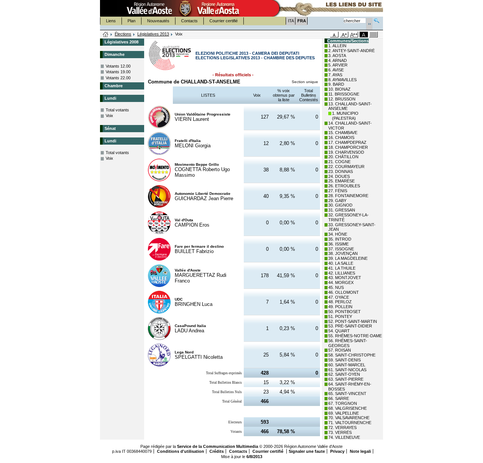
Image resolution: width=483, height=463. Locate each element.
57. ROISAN (339, 350)
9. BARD (336, 84)
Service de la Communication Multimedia (217, 446)
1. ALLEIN (337, 45)
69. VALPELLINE (343, 413)
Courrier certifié (223, 21)
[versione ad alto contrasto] (364, 34)
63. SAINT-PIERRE (345, 379)
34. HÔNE (337, 234)
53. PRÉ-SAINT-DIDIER (350, 326)
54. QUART (339, 331)
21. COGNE (339, 161)
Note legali (360, 451)
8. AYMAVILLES (342, 79)
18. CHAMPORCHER (348, 147)
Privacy (337, 451)
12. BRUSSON (341, 99)
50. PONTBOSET (344, 311)
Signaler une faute (307, 451)
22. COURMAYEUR (346, 166)
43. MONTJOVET (344, 277)
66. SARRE (338, 398)
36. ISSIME (338, 244)
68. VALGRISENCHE (347, 408)
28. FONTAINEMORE (348, 195)
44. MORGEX (341, 282)
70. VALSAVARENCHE (348, 417)
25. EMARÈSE (341, 181)
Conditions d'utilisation (180, 451)
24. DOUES (339, 176)
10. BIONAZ (339, 89)
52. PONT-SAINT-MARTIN (352, 321)
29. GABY (337, 200)
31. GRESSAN (341, 210)
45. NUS (336, 287)
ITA (291, 21)
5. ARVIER (338, 65)
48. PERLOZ (340, 301)
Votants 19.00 (118, 71)
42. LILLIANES (341, 273)
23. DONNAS (340, 171)
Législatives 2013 (153, 34)
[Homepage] (106, 35)
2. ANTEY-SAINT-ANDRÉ (351, 50)
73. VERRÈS (340, 432)
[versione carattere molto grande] (354, 34)
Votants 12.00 (118, 66)
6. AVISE (336, 70)
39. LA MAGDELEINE (348, 258)
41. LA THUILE (341, 268)
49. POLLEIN (340, 306)
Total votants (117, 110)
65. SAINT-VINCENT (347, 393)
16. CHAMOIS (341, 137)
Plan (131, 21)
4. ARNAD (337, 60)
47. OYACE (338, 297)
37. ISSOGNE (341, 249)
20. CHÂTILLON (343, 156)
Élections (123, 34)
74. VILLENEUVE (344, 437)
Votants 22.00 (118, 78)
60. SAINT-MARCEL (346, 365)
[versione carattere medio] (334, 34)
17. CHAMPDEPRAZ (347, 142)
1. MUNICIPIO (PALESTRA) (345, 115)
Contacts (189, 21)
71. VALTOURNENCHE (349, 422)
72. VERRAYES (342, 427)
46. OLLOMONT (343, 292)
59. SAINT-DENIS (344, 360)
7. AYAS (335, 75)
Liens (111, 21)
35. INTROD (339, 239)
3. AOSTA (337, 55)
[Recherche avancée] (376, 20)
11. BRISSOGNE (343, 94)
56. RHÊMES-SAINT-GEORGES (347, 343)
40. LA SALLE (340, 263)
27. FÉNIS (337, 190)
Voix (109, 115)
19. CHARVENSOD (346, 152)
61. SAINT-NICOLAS (347, 369)
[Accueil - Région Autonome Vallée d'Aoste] (185, 8)
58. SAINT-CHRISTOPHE (351, 355)
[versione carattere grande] (344, 34)
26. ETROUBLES (344, 186)
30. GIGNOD (340, 205)
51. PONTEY (340, 316)
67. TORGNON (342, 403)
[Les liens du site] (327, 8)
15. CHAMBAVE (342, 132)
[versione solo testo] (373, 34)
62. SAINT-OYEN (344, 374)
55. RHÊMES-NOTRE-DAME (355, 335)
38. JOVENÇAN (343, 253)
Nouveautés (158, 21)
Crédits (216, 451)
